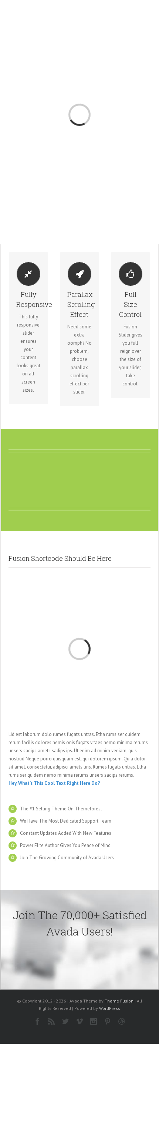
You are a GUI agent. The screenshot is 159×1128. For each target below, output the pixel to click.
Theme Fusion (119, 1001)
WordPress (109, 1008)
